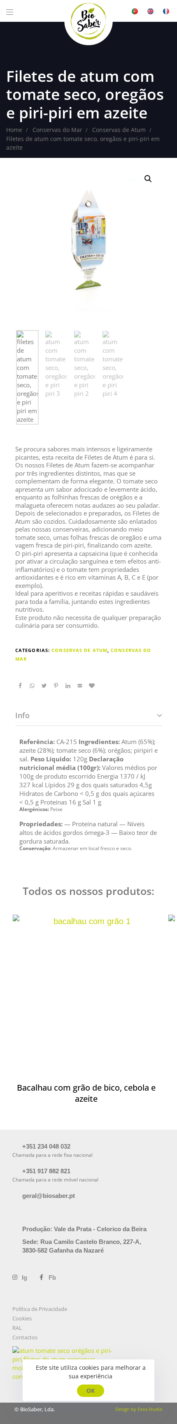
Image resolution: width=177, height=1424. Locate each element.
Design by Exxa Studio (139, 1409)
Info (22, 715)
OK (90, 1390)
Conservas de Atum (79, 650)
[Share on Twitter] (44, 686)
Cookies (22, 1318)
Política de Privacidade (39, 1309)
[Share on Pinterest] (56, 686)
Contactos (24, 1337)
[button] (12, 12)
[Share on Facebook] (20, 686)
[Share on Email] (80, 686)
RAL (17, 1328)
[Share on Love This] (92, 686)
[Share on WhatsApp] (32, 686)
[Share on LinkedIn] (68, 686)
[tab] (88, 716)
